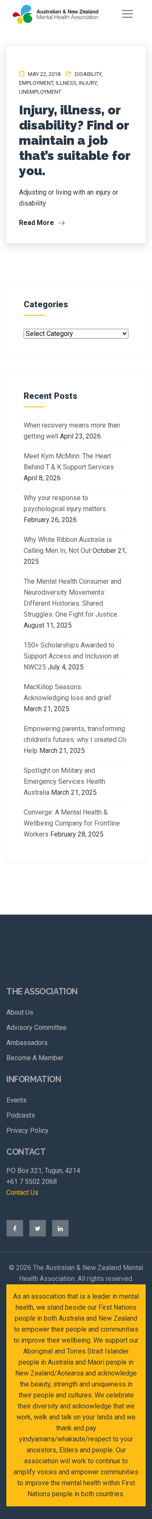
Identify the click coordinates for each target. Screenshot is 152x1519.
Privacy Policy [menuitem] (27, 1130)
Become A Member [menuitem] (34, 1058)
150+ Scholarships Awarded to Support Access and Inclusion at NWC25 (71, 656)
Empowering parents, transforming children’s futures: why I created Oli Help (75, 740)
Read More (37, 223)
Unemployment (40, 92)
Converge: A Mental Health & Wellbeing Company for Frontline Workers (72, 823)
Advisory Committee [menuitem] (36, 1027)
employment (36, 83)
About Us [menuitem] (19, 1012)
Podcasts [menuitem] (20, 1115)
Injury (88, 83)
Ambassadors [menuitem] (27, 1043)
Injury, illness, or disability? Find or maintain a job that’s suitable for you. (74, 140)
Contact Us (22, 1193)
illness (66, 83)
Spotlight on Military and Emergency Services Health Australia (64, 781)
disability (88, 74)
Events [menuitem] (16, 1100)
